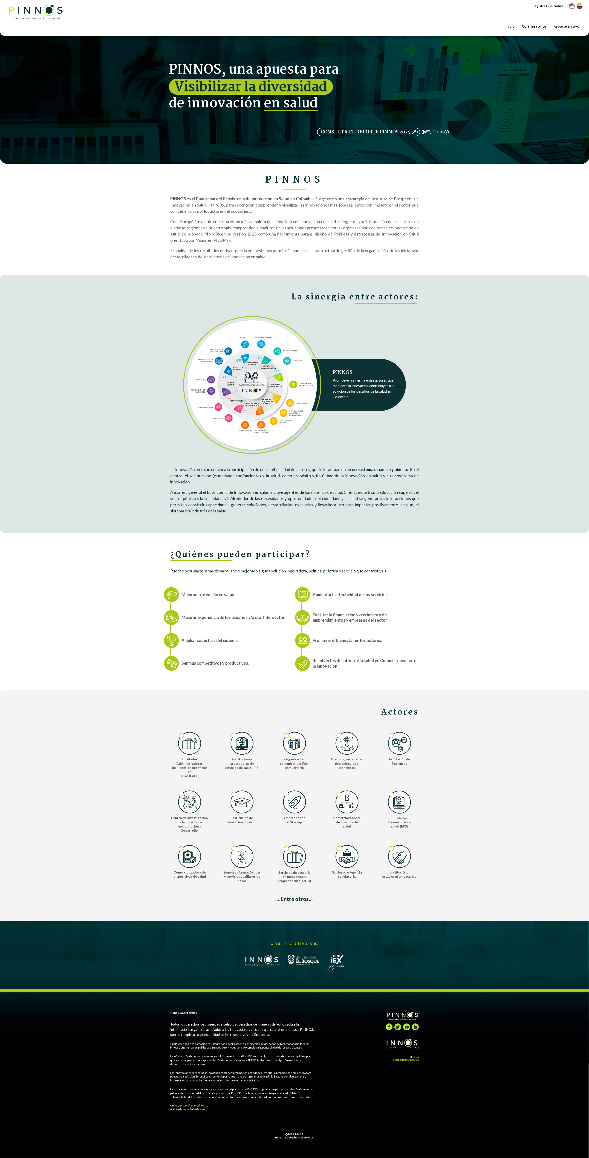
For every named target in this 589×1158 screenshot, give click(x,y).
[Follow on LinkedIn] (415, 1026)
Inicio (510, 26)
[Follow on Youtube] (406, 1026)
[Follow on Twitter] (397, 1026)
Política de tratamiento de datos (188, 1109)
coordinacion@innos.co (195, 1105)
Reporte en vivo (566, 26)
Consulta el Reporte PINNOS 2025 (365, 132)
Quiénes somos (534, 26)
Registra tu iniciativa (548, 6)
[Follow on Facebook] (389, 1026)
